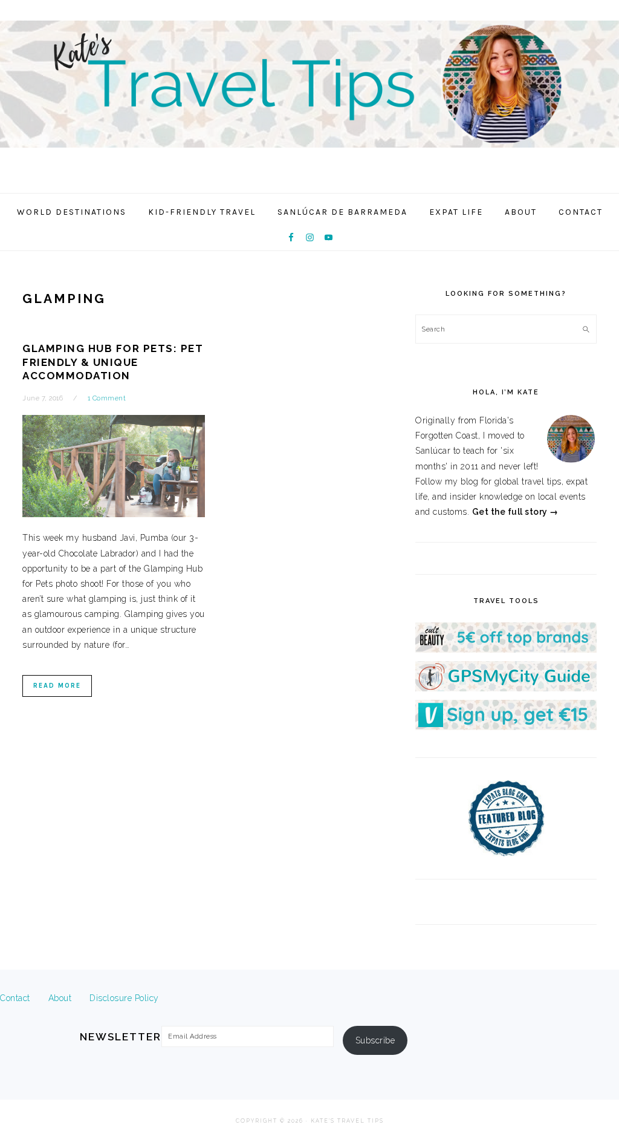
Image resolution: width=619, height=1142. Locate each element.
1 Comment (107, 398)
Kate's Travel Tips (309, 93)
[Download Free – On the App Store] (506, 688)
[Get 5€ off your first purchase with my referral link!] (506, 649)
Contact (15, 998)
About (60, 998)
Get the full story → (515, 512)
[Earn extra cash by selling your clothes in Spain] (506, 727)
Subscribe (375, 1040)
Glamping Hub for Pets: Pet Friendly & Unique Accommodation (112, 361)
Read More (57, 686)
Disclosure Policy (124, 998)
